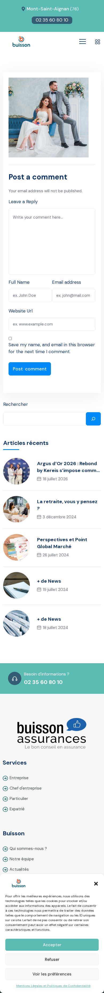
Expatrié (17, 809)
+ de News (49, 581)
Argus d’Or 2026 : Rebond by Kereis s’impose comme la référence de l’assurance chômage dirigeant (68, 467)
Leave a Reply (23, 202)
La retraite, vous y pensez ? (67, 505)
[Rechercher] (93, 418)
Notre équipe (22, 859)
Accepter (52, 945)
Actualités (19, 869)
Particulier (19, 798)
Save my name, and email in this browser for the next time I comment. (52, 348)
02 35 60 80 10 (52, 20)
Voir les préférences (52, 974)
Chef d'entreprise (26, 788)
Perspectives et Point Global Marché (62, 543)
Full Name (19, 282)
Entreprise (19, 778)
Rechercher (15, 404)
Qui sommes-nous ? (28, 848)
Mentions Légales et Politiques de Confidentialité (53, 986)
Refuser (52, 959)
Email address (66, 282)
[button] (96, 883)
